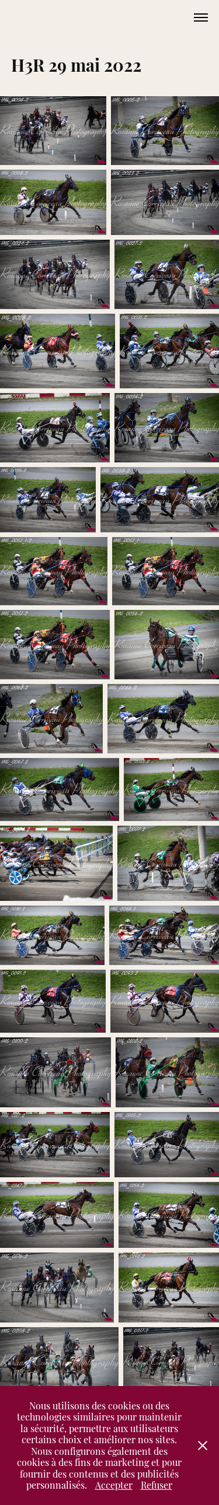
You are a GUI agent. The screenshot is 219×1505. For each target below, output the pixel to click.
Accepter (114, 1484)
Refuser (156, 1484)
